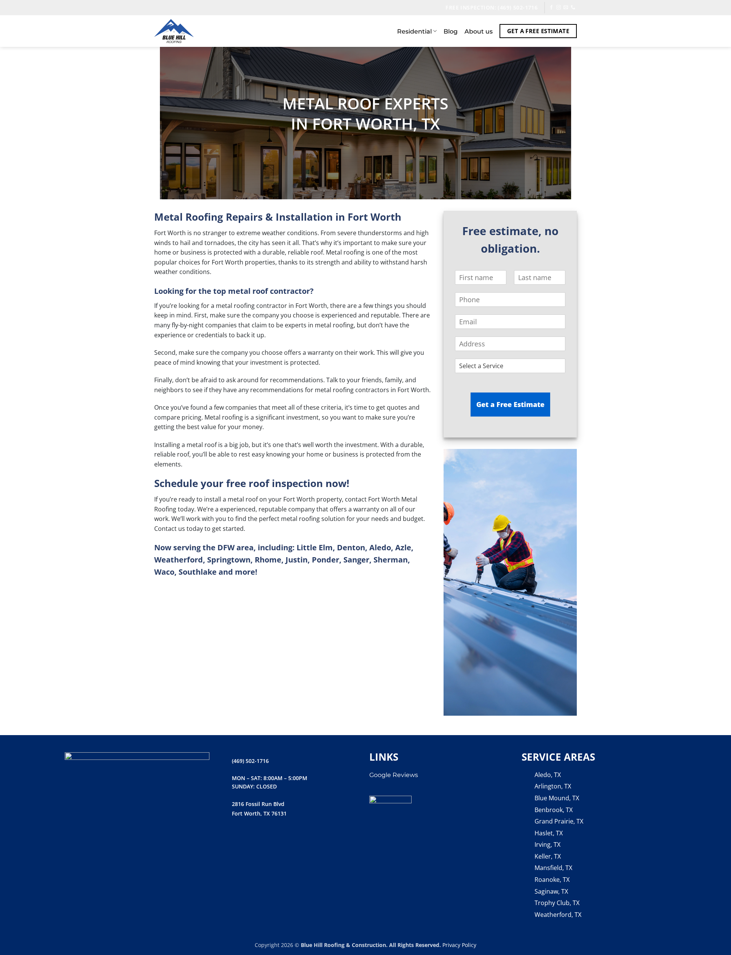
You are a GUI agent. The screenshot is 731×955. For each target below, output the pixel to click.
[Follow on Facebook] (551, 7)
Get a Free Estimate (510, 404)
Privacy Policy (459, 945)
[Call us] (573, 7)
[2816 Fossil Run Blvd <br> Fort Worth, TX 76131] (223, 808)
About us (478, 31)
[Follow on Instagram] (558, 7)
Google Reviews (393, 775)
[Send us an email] (565, 7)
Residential (414, 31)
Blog (451, 31)
